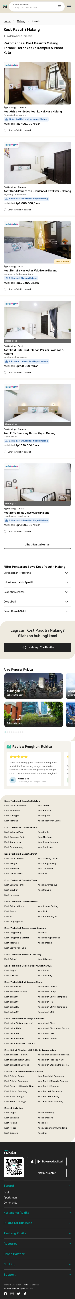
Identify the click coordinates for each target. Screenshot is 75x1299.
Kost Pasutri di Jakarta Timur (19, 1086)
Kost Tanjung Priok (13, 921)
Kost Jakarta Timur (14, 885)
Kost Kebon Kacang (48, 842)
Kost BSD (43, 932)
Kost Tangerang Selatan (16, 937)
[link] (47, 1161)
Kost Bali (42, 1133)
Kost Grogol (10, 863)
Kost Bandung (11, 1117)
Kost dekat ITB (11, 1007)
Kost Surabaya (45, 1117)
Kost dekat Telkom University (19, 1023)
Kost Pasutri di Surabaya (51, 1076)
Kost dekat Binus (47, 1023)
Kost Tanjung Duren (48, 858)
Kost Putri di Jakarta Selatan (53, 1081)
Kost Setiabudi (12, 810)
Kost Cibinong (45, 975)
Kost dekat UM (11, 1002)
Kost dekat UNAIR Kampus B (52, 996)
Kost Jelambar (45, 868)
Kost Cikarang (45, 959)
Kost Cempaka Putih (14, 837)
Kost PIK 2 (9, 916)
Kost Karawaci (11, 943)
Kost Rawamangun (48, 885)
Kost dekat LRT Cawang (16, 1065)
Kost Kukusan (11, 975)
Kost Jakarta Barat (14, 858)
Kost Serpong (45, 943)
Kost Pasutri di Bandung (50, 1101)
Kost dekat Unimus (14, 1038)
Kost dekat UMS (12, 1028)
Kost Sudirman (45, 847)
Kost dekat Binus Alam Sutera (53, 1028)
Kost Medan (10, 1128)
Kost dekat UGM (12, 986)
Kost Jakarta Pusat (14, 832)
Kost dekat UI (11, 996)
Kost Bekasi (10, 959)
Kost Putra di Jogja (14, 1096)
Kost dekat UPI (11, 1012)
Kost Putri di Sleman (48, 1086)
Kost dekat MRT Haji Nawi (51, 1060)
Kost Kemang (11, 820)
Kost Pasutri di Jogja (15, 1101)
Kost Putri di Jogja (14, 1076)
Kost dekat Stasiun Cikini (17, 1060)
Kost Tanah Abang (13, 847)
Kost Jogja (10, 1112)
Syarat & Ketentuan (12, 1285)
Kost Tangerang (12, 932)
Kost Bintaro (44, 810)
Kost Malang (10, 1123)
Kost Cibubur (11, 890)
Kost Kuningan (11, 815)
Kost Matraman (12, 895)
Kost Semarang (46, 1112)
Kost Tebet (43, 805)
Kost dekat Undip (47, 991)
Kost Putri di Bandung (15, 1091)
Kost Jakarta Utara (14, 906)
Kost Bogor (10, 970)
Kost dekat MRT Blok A (15, 1054)
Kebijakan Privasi (31, 1285)
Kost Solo (43, 1123)
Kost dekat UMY (46, 1033)
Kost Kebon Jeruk (13, 873)
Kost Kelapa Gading (48, 906)
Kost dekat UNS (46, 1012)
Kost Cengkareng (47, 863)
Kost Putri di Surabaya (16, 1081)
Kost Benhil (44, 832)
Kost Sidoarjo (11, 1133)
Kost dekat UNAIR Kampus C (52, 1007)
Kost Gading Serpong (49, 937)
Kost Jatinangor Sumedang (52, 1128)
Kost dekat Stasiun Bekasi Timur (54, 1065)
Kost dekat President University (20, 1043)
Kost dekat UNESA (47, 986)
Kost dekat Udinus (47, 1038)
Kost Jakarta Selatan (15, 805)
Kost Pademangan (47, 916)
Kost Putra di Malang (48, 1096)
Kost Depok (44, 970)
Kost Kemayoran (12, 842)
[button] (5, 732)
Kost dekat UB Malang (15, 991)
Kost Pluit (43, 911)
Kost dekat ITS (45, 1002)
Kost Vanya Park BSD (15, 948)
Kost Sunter (10, 911)
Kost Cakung (44, 890)
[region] (37, 701)
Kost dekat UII (11, 1033)
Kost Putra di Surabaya (50, 1091)
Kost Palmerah (11, 868)
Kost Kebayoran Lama (49, 820)
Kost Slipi (43, 873)
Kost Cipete (44, 815)
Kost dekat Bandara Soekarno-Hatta (54, 1054)
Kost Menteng (45, 837)
